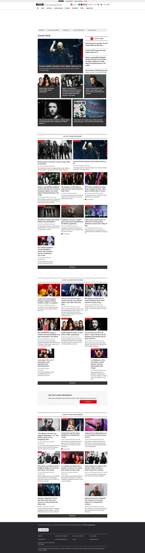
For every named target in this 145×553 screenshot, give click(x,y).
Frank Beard (66, 30)
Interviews (40, 284)
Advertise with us (94, 539)
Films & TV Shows (89, 205)
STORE (82, 8)
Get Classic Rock (92, 30)
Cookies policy (41, 539)
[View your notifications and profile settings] (101, 4)
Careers (74, 539)
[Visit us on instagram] (84, 4)
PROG (85, 1)
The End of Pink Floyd (53, 30)
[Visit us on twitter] (81, 4)
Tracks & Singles (89, 284)
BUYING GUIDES (58, 8)
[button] (106, 4)
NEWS (42, 8)
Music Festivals (65, 419)
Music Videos (41, 140)
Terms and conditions (78, 536)
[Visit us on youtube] (86, 4)
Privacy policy (93, 536)
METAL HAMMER (78, 1)
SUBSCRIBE (75, 8)
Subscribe (90, 4)
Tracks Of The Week (78, 30)
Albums (63, 284)
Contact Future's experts (61, 536)
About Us (40, 536)
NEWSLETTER (89, 8)
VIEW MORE (72, 267)
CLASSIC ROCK (69, 1)
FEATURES (49, 8)
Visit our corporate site (89, 525)
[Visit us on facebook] (79, 4)
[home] (38, 8)
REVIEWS (67, 8)
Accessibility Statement (61, 539)
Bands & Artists (76, 140)
